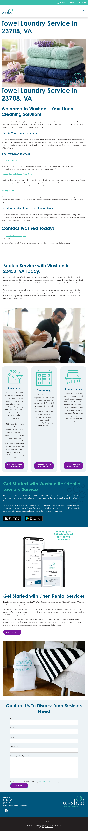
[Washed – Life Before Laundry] (38, 11)
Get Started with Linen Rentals (73, 466)
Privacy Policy (42, 782)
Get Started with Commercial (43, 466)
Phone (12, 737)
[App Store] (12, 518)
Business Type (14, 746)
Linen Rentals (12, 632)
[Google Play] (34, 518)
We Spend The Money (47, 827)
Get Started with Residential (14, 466)
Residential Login (67, 2)
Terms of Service (53, 782)
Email (12, 728)
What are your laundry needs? (19, 756)
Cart (84, 2)
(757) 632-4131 (9, 803)
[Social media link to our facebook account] (6, 810)
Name (12, 719)
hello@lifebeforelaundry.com (15, 806)
